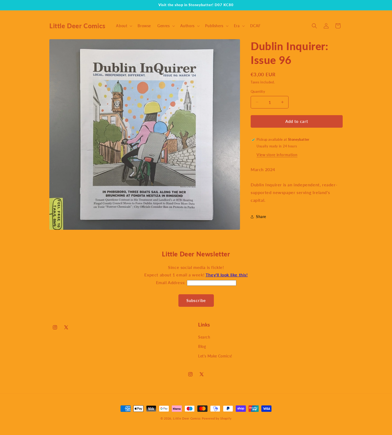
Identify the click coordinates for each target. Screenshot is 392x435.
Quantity (258, 91)
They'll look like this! (227, 274)
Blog (202, 346)
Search (204, 337)
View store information (277, 154)
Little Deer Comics (187, 418)
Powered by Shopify (217, 418)
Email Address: (171, 282)
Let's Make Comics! (215, 356)
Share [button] (261, 216)
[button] (123, 25)
